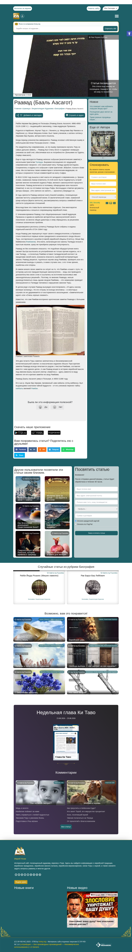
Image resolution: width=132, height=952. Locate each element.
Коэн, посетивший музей (77, 815)
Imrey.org (42, 942)
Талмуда (39, 162)
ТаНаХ (48, 672)
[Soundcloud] (40, 874)
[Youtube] (25, 874)
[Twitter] (19, 874)
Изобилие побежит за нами (27, 811)
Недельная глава (98, 645)
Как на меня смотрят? (41, 803)
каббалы (19, 388)
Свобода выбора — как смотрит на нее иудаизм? (92, 666)
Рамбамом (30, 242)
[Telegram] (28, 874)
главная (41, 619)
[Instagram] (22, 874)
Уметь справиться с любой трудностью (32, 815)
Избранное (47, 619)
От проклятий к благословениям (81, 821)
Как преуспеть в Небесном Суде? (81, 808)
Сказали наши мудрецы (53, 526)
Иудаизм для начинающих (86, 672)
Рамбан (34, 388)
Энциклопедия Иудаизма (42, 109)
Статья (91, 599)
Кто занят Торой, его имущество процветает (86, 811)
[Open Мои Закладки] (116, 8)
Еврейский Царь (76, 640)
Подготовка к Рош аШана (27, 821)
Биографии (60, 109)
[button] (129, 33)
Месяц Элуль (21, 640)
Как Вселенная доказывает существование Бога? (28, 525)
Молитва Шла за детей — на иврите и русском (57, 498)
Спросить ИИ (110, 29)
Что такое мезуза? (78, 692)
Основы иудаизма (98, 672)
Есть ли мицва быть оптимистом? (102, 153)
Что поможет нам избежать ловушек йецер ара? (101, 107)
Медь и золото (22, 808)
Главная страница (22, 109)
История (86, 599)
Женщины (43, 672)
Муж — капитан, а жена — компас (26, 499)
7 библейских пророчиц (26, 692)
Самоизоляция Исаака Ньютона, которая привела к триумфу (28, 552)
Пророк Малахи (92, 575)
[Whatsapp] (31, 874)
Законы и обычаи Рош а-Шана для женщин (57, 553)
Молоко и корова (92, 803)
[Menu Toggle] (117, 16)
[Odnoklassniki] (37, 874)
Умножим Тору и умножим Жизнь (30, 818)
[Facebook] (16, 874)
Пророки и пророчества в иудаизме (32, 666)
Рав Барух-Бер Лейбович (39, 575)
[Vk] (34, 874)
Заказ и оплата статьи (96, 533)
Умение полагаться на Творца (80, 818)
